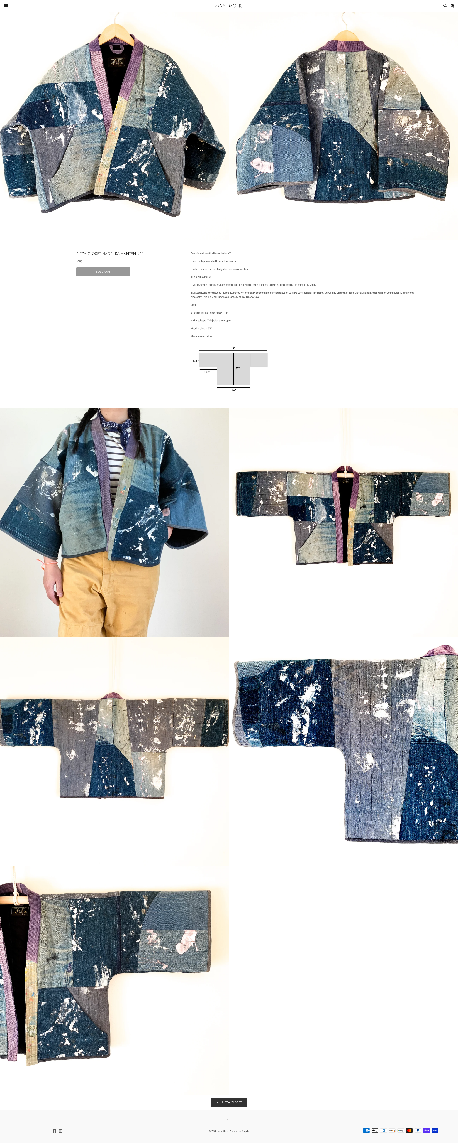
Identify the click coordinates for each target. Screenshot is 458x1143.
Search (229, 1120)
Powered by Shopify (239, 1131)
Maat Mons (229, 6)
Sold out (103, 272)
